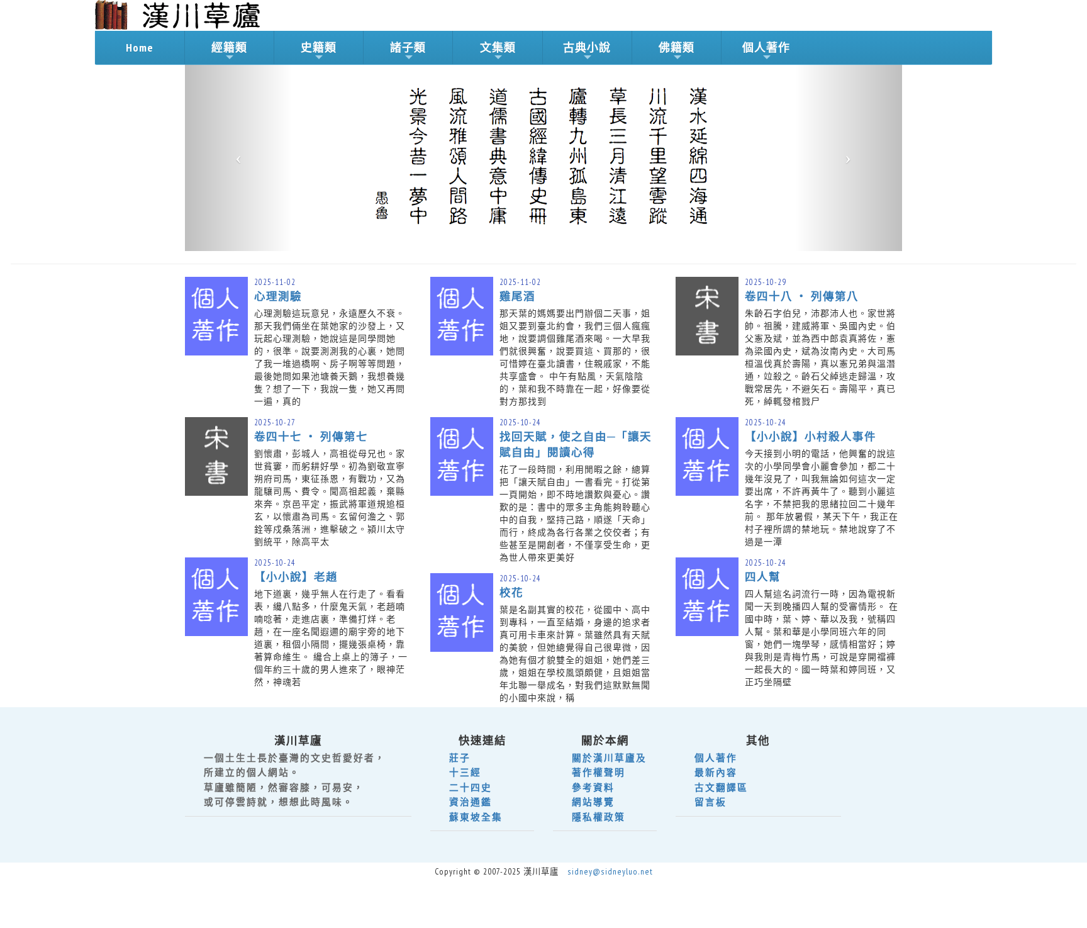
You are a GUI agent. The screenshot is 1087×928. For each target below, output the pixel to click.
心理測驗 (278, 296)
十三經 (465, 772)
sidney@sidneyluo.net (610, 871)
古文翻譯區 (721, 787)
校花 (511, 592)
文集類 (498, 47)
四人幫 (763, 576)
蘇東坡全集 (476, 817)
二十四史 (470, 787)
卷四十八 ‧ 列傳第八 (802, 296)
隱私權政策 (598, 817)
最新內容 (715, 772)
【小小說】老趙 (296, 576)
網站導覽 (593, 802)
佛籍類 (676, 47)
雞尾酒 (517, 296)
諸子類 (408, 47)
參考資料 (593, 787)
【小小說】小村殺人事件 (810, 436)
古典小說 (587, 47)
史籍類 (319, 47)
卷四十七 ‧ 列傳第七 (311, 436)
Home (139, 47)
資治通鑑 (470, 802)
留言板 (710, 802)
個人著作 (766, 47)
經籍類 (229, 47)
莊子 (460, 758)
